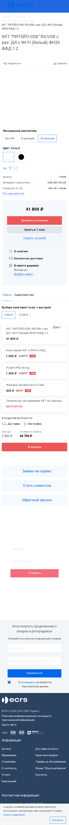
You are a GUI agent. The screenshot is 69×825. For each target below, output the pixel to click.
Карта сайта (9, 724)
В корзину (34, 447)
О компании (9, 761)
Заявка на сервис (36, 471)
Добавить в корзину (34, 220)
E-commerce (9, 768)
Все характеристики (13, 193)
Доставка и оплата (46, 748)
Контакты (41, 774)
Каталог (7, 748)
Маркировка (9, 755)
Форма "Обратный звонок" (50, 768)
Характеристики (24, 294)
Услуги (6, 774)
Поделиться (14, 63)
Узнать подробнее (14, 814)
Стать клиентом (36, 486)
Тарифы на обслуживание (50, 761)
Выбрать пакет (23, 274)
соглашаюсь (28, 682)
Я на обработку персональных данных (35, 684)
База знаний (9, 781)
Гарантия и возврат (47, 755)
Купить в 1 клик (34, 229)
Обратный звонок (36, 500)
